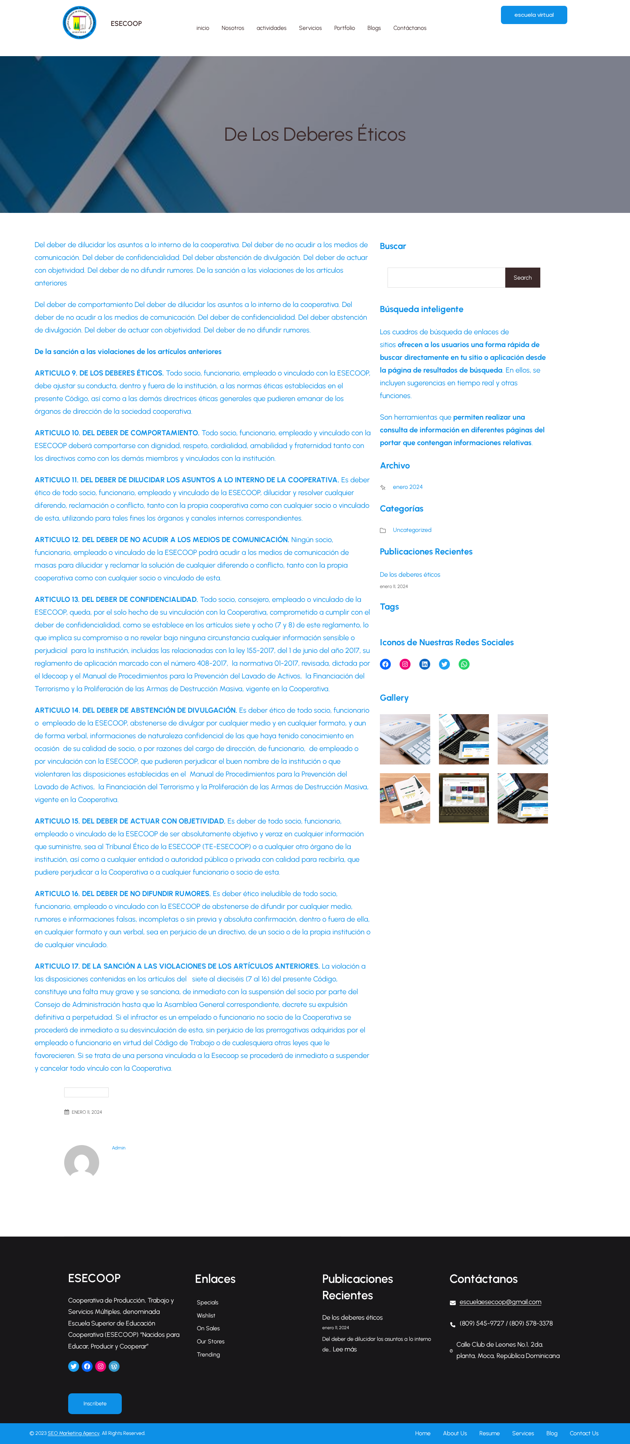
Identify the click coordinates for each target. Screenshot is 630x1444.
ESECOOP (126, 23)
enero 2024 (408, 486)
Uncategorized (86, 1092)
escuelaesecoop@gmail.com (500, 1302)
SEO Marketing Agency (74, 1433)
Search (523, 277)
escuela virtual (534, 15)
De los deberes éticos (410, 575)
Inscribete (94, 1403)
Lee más (345, 1349)
